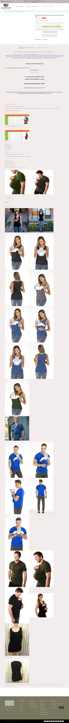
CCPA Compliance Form (43, 714)
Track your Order (22, 707)
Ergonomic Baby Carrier (33, 705)
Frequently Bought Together (30, 47)
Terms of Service (42, 710)
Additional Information (40, 47)
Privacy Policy (42, 707)
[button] (49, 29)
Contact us (21, 705)
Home (17, 6)
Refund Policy (42, 705)
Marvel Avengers (36, 6)
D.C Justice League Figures (34, 707)
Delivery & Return (38, 39)
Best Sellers (22, 6)
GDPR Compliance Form (44, 712)
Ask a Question (44, 39)
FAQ (20, 710)
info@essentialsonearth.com (8, 1)
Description (21, 47)
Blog (48, 6)
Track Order (43, 6)
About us (21, 703)
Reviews (48, 47)
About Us (51, 6)
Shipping (40, 20)
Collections (28, 6)
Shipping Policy (42, 703)
